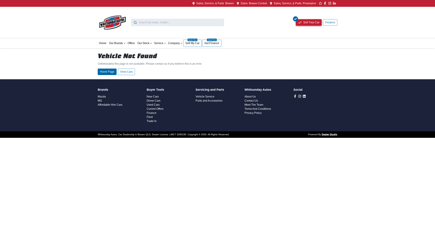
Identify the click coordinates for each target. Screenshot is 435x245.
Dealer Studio (329, 134)
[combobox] (177, 22)
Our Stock (143, 43)
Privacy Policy (253, 112)
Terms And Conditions (258, 108)
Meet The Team (254, 104)
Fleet (150, 117)
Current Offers (155, 108)
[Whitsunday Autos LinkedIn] (335, 3)
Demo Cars (153, 100)
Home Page (107, 71)
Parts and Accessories (209, 100)
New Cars (153, 96)
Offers (131, 43)
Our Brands (116, 43)
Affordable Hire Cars (110, 104)
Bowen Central (258, 3)
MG (100, 100)
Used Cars (153, 104)
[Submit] (135, 22)
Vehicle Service (205, 96)
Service (158, 43)
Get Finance (211, 43)
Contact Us (251, 100)
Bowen (229, 3)
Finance (330, 22)
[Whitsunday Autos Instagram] (330, 3)
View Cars (126, 71)
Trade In (151, 121)
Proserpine (309, 3)
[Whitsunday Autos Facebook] (325, 3)
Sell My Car (192, 43)
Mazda (102, 96)
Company (174, 43)
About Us (250, 96)
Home (102, 43)
